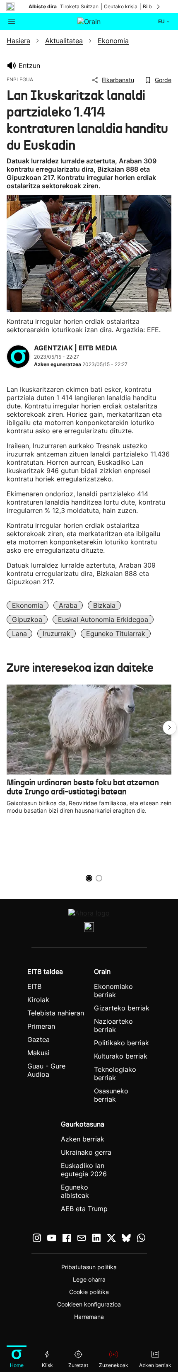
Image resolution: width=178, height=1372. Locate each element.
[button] (170, 728)
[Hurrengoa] (159, 7)
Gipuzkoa (27, 619)
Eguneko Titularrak (115, 633)
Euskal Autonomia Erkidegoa (103, 619)
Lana (19, 633)
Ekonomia (27, 605)
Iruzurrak (56, 633)
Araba (68, 605)
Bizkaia (104, 605)
